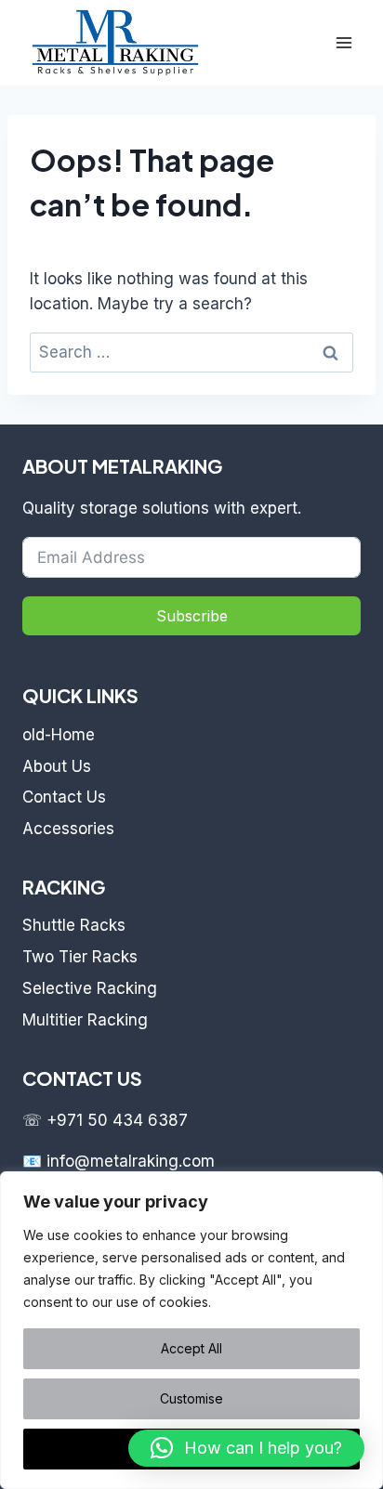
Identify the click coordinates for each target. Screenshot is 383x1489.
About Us (56, 766)
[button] (246, 1448)
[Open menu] (343, 42)
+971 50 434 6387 (117, 1120)
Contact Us (64, 797)
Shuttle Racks (73, 925)
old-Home (58, 734)
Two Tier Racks (80, 956)
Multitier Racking (85, 1020)
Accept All (191, 1348)
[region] (191, 1330)
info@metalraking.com (130, 1161)
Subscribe (192, 616)
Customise (191, 1398)
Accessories (68, 828)
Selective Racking (89, 988)
